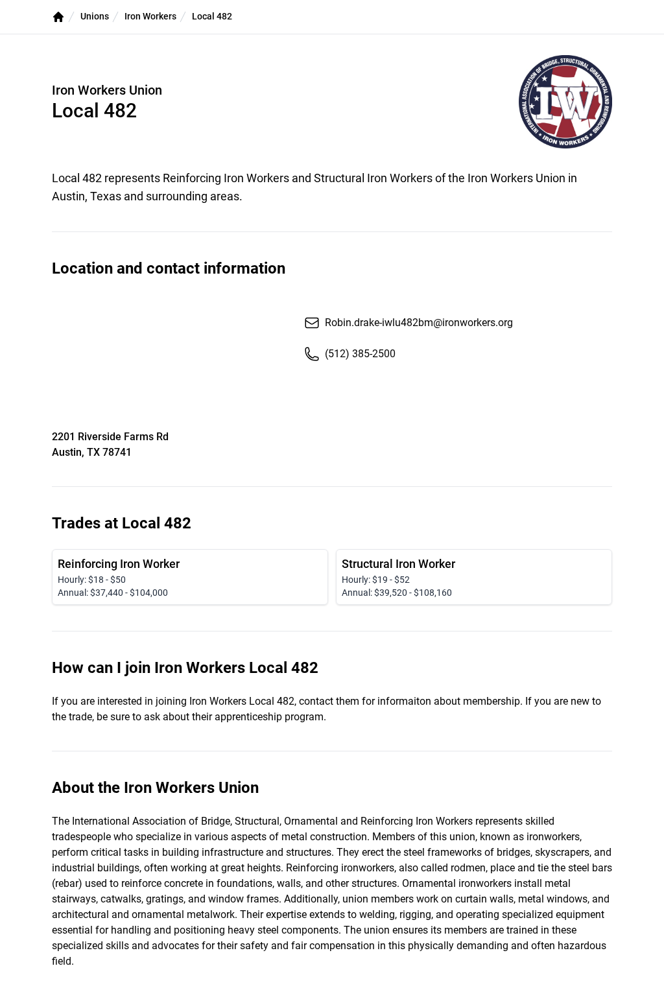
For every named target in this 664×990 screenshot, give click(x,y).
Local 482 (212, 16)
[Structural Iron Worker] (474, 577)
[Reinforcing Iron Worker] (190, 577)
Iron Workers (150, 16)
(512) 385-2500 (360, 354)
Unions (94, 16)
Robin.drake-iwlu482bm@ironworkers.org (419, 322)
